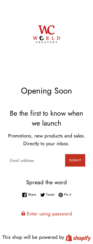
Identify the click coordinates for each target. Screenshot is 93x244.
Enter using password (48, 213)
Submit (75, 160)
